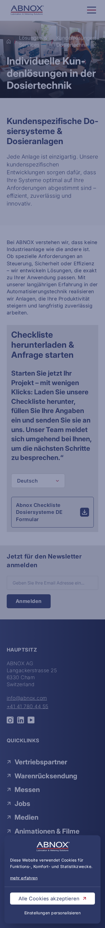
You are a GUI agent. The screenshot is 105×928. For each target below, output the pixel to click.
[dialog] (52, 464)
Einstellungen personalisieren (52, 912)
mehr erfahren (24, 877)
